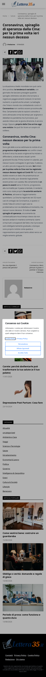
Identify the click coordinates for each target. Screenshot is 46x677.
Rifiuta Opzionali (23, 348)
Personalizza (23, 344)
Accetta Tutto (23, 353)
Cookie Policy (10, 339)
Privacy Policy (22, 339)
